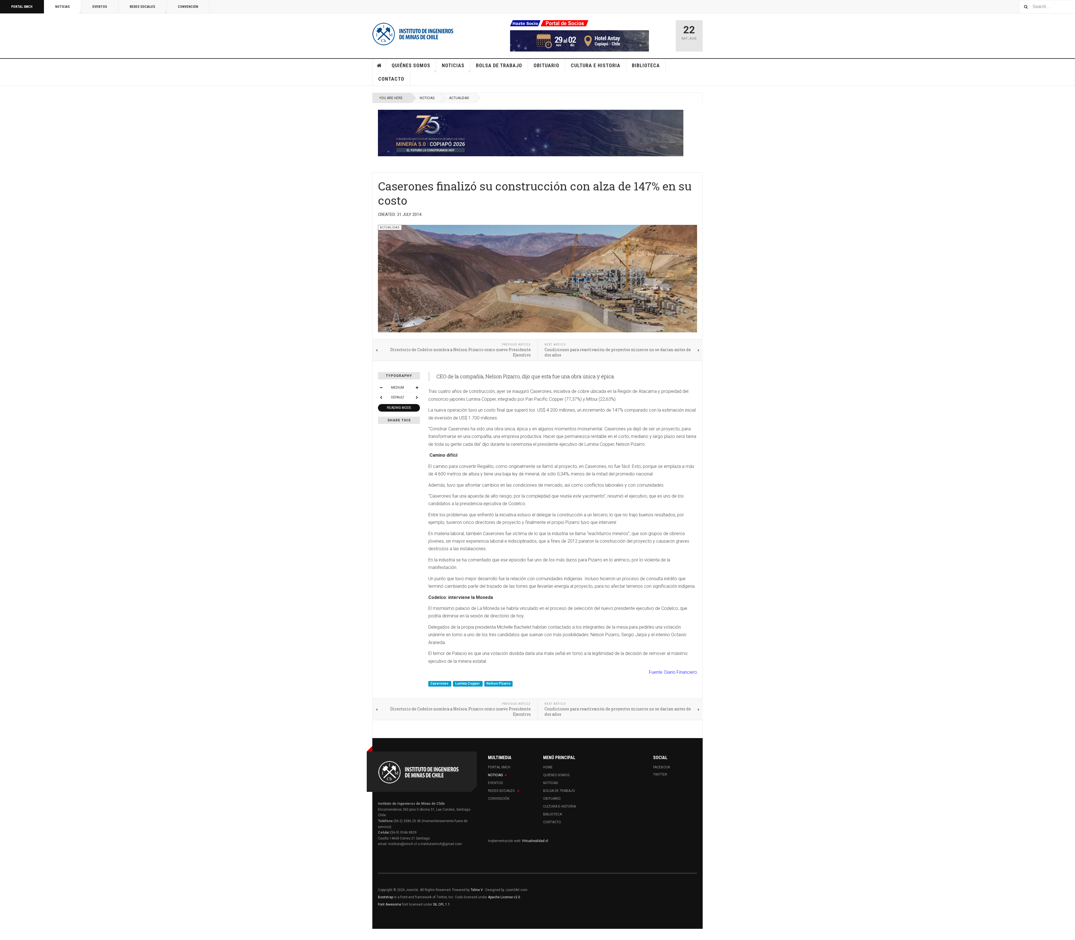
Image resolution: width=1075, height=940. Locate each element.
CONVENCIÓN (188, 7)
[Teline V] (413, 33)
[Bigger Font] (417, 387)
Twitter (660, 774)
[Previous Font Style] (381, 397)
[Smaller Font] (381, 387)
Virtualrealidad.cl (535, 841)
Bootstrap (385, 897)
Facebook (661, 767)
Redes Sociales (142, 7)
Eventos (99, 7)
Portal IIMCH (21, 7)
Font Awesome (389, 904)
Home (379, 65)
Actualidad (459, 98)
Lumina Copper (468, 683)
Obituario (546, 65)
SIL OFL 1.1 (441, 904)
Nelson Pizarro (498, 683)
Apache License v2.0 (504, 897)
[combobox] (1047, 6)
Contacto (391, 79)
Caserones (439, 683)
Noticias (62, 7)
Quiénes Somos (411, 65)
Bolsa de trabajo (499, 65)
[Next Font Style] (417, 397)
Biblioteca (646, 65)
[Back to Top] (5, 934)
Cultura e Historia (595, 65)
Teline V (477, 890)
